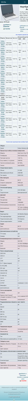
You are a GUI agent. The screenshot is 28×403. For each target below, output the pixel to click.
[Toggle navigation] (25, 2)
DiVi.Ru (3, 2)
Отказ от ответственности (11, 392)
